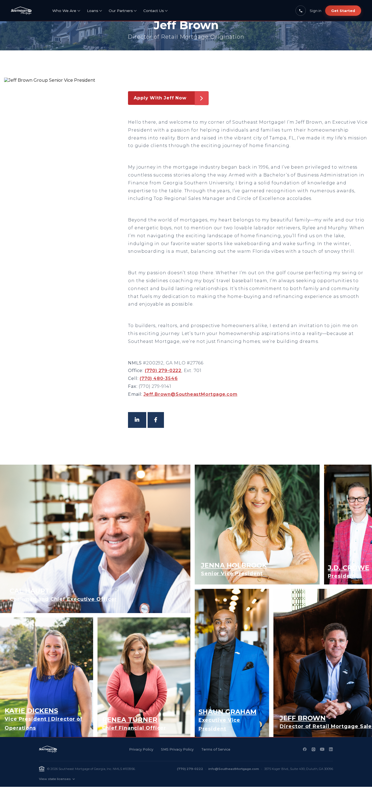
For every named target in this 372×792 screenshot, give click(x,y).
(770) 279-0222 (163, 370)
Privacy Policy (141, 749)
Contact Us (153, 10)
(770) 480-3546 (159, 378)
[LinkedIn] (331, 749)
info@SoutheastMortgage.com (233, 769)
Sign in (315, 10)
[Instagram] (313, 749)
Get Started (343, 10)
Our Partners (121, 10)
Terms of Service (215, 749)
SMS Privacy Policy (177, 749)
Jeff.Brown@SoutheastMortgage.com (190, 394)
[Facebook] (305, 749)
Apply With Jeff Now (160, 97)
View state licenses (55, 779)
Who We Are (64, 10)
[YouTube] (322, 749)
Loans (92, 10)
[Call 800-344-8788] (300, 10)
